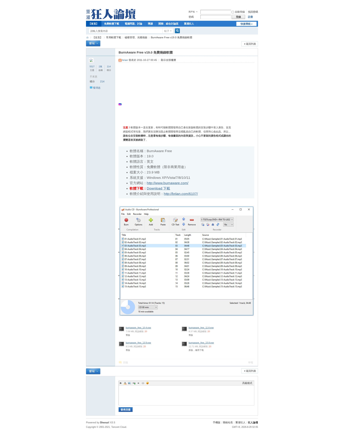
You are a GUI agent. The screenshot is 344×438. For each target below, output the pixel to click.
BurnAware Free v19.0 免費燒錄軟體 (171, 37)
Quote (138, 383)
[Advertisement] (185, 91)
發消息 (97, 87)
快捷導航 (246, 23)
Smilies (147, 383)
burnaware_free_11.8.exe (201, 327)
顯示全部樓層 (168, 60)
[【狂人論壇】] (111, 18)
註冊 (250, 16)
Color (125, 383)
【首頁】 (94, 23)
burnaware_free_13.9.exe (138, 343)
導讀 (150, 23)
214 (109, 66)
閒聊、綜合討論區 (168, 23)
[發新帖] (93, 43)
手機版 (216, 422)
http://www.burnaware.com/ (167, 183)
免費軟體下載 (111, 23)
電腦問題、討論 (133, 23)
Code (143, 383)
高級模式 (247, 383)
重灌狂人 (189, 23)
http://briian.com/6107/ (181, 194)
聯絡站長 (228, 422)
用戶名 (191, 12)
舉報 (250, 362)
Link (134, 383)
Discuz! (104, 422)
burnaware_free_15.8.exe (201, 343)
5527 (92, 66)
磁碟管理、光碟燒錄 (136, 37)
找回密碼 (253, 11)
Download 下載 (158, 188)
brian (125, 60)
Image (129, 383)
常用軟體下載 (113, 37)
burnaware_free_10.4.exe (138, 327)
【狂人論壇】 (87, 37)
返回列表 (251, 43)
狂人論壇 (253, 422)
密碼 (191, 16)
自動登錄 (240, 11)
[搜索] (176, 31)
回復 (125, 362)
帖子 (166, 31)
